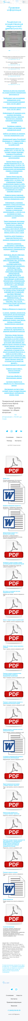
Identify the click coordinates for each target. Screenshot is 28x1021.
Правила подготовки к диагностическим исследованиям (14, 370)
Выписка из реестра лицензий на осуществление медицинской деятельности (14, 92)
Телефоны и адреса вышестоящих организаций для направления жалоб (14, 128)
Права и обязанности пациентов (14, 309)
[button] (9, 50)
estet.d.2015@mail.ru (14, 1014)
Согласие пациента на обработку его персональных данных (14, 383)
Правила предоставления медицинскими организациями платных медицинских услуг (14, 197)
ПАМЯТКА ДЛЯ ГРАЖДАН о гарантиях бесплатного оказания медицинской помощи (14, 238)
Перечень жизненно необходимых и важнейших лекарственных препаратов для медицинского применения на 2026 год (14, 247)
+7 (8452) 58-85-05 (14, 1010)
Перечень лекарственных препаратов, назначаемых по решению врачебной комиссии (14, 329)
